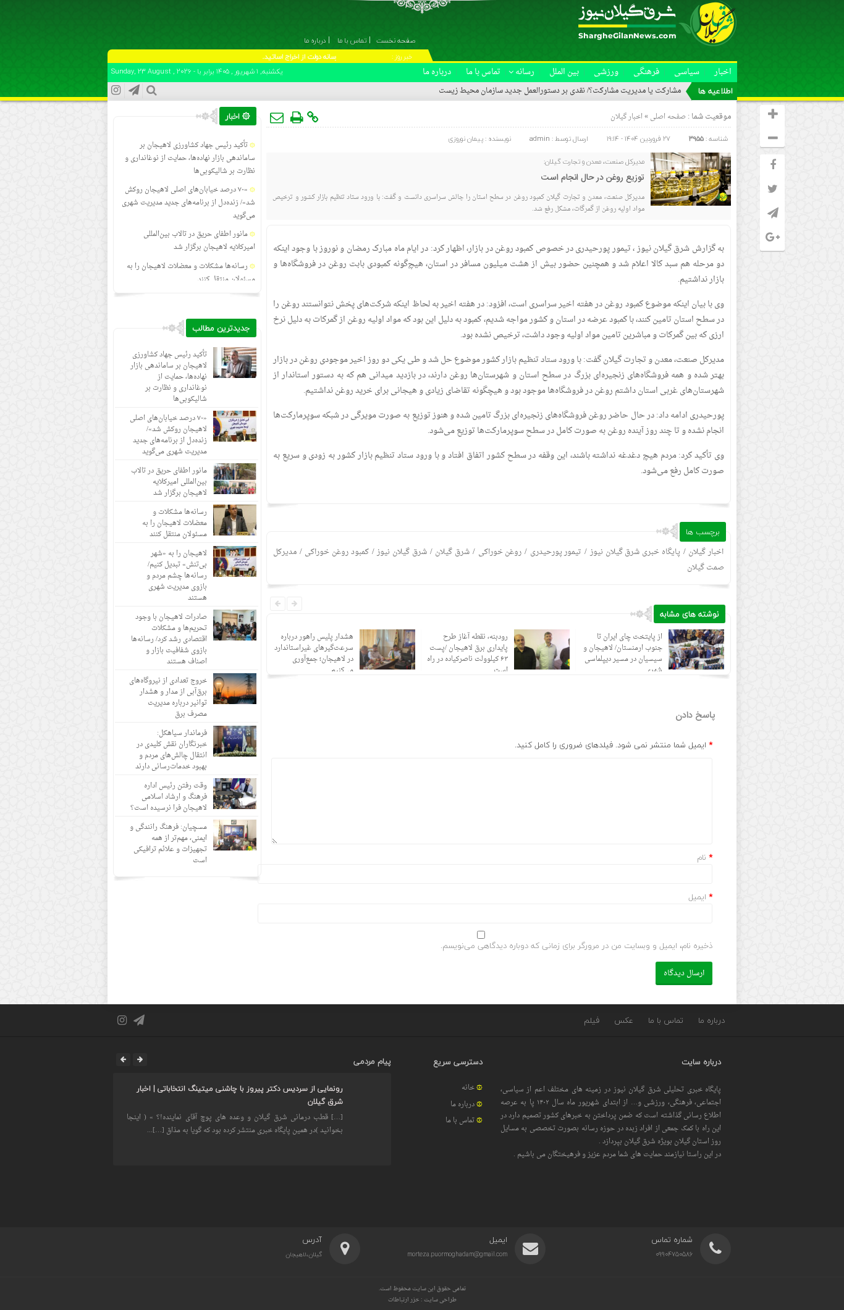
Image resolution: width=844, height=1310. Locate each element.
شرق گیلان (452, 552)
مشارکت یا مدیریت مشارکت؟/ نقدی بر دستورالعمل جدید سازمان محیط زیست (560, 91)
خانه (468, 1087)
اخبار (723, 72)
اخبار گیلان (626, 117)
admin (540, 139)
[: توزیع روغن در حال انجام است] (277, 117)
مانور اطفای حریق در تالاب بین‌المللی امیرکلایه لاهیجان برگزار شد (199, 241)
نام (701, 857)
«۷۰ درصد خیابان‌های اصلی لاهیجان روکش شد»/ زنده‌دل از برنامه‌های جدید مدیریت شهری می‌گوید (188, 202)
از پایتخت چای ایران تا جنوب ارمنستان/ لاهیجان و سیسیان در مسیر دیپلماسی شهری (622, 654)
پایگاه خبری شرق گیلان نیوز (635, 552)
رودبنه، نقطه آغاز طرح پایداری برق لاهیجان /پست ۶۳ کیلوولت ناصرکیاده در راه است (467, 654)
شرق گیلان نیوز (663, 248)
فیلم (591, 1020)
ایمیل (697, 897)
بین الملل (564, 72)
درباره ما (437, 72)
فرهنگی (646, 72)
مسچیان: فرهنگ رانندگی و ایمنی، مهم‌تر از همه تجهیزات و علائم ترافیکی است (168, 844)
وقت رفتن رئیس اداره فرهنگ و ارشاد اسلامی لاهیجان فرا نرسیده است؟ (168, 797)
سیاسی (686, 72)
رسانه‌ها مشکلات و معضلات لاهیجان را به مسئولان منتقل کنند (174, 523)
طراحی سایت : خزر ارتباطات (422, 1300)
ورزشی (606, 72)
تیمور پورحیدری (556, 552)
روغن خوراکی (500, 552)
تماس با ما (483, 72)
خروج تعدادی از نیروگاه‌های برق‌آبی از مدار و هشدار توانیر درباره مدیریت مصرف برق (168, 697)
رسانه (524, 72)
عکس (623, 1020)
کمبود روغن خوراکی (336, 552)
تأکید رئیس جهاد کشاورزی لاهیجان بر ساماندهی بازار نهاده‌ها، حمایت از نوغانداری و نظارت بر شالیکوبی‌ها (190, 158)
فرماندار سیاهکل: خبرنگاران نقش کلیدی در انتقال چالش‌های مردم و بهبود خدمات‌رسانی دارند (171, 750)
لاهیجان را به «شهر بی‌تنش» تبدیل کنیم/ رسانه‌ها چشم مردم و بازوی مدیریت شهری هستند (176, 576)
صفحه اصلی (667, 117)
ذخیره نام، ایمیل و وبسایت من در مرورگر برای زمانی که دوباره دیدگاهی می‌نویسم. (576, 945)
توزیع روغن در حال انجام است (592, 177)
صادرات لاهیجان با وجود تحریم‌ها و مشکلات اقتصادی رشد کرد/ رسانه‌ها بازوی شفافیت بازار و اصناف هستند (169, 639)
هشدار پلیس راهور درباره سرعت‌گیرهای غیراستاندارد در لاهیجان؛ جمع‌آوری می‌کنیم (313, 654)
